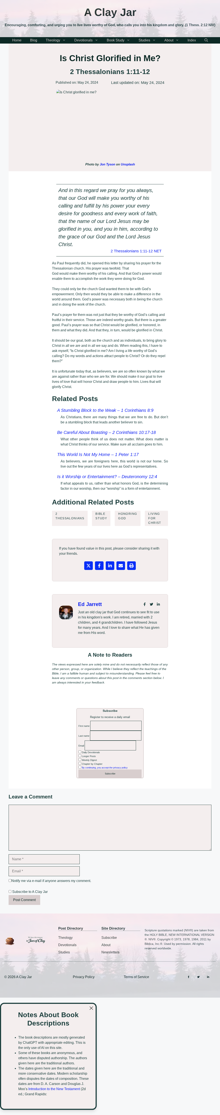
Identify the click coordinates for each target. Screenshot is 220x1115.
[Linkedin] (208, 977)
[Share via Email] (120, 565)
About (168, 40)
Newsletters (110, 952)
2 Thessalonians (69, 516)
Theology (53, 40)
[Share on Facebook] (99, 565)
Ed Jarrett (90, 604)
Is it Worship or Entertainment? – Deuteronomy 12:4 (107, 476)
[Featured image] (110, 124)
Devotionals (83, 40)
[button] (206, 40)
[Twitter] (198, 977)
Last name (83, 736)
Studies (144, 40)
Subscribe (109, 937)
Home (16, 40)
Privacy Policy (84, 977)
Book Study (115, 40)
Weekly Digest (89, 760)
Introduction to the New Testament (54, 1089)
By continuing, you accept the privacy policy (105, 767)
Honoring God (127, 516)
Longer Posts (88, 756)
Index (192, 40)
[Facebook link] (144, 604)
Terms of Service (136, 977)
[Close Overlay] (91, 1008)
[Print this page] (131, 565)
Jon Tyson (107, 164)
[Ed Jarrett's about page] (66, 612)
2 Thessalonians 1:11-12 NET (136, 251)
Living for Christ (154, 518)
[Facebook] (188, 977)
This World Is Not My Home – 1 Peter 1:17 (98, 454)
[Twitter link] (151, 604)
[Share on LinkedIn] (110, 565)
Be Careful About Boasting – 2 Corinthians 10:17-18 (106, 432)
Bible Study (101, 516)
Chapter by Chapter (91, 764)
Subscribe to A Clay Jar (29, 892)
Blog (33, 40)
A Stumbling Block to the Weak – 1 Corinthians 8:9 (105, 410)
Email (81, 745)
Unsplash (128, 164)
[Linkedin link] (158, 604)
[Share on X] (88, 565)
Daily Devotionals (90, 752)
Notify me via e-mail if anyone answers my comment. (51, 881)
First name (84, 726)
